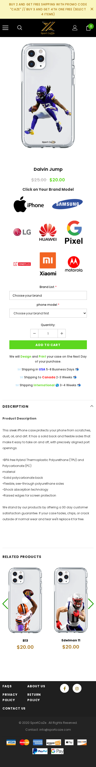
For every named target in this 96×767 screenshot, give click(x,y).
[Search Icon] (19, 27)
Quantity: (48, 325)
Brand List (48, 287)
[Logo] (48, 27)
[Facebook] (64, 688)
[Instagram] (77, 688)
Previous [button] (5, 603)
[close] (91, 9)
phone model (48, 305)
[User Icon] (75, 27)
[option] (48, 95)
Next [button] (90, 603)
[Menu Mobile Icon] (5, 28)
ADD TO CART (47, 345)
